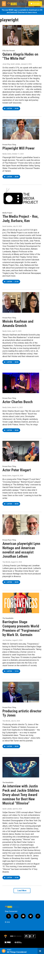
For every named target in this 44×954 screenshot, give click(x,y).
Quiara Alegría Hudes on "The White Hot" (20, 56)
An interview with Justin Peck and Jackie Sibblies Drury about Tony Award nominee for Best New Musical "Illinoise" (20, 794)
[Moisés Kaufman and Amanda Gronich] (20, 302)
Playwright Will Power (18, 148)
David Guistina (7, 226)
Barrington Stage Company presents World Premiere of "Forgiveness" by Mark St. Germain (21, 628)
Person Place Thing (9, 145)
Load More (22, 890)
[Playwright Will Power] (20, 129)
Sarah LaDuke (7, 809)
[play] (3, 951)
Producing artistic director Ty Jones (21, 713)
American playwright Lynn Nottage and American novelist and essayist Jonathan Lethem (21, 550)
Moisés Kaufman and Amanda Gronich (17, 323)
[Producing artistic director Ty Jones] (20, 692)
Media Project (7, 213)
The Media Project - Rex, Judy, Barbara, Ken (20, 218)
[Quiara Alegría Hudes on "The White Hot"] (20, 35)
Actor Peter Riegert (16, 470)
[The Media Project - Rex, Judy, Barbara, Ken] (20, 197)
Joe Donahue (6, 640)
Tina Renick (6, 562)
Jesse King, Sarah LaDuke (11, 64)
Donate (36, 4)
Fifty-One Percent (8, 51)
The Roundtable (7, 618)
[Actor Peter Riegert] (20, 451)
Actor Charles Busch (17, 402)
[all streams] (41, 951)
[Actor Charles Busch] (20, 383)
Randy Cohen (6, 154)
